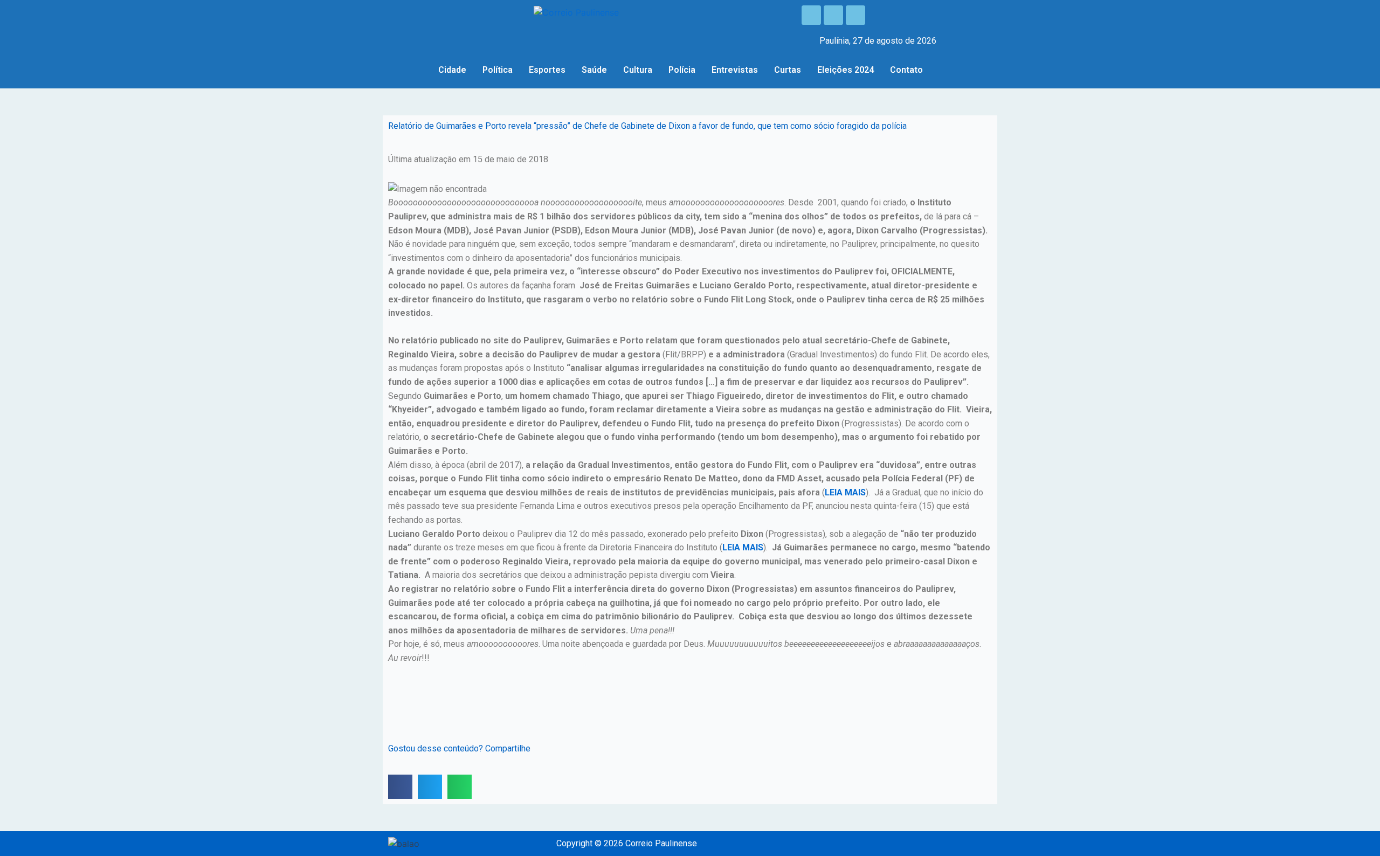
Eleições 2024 (845, 70)
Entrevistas (735, 70)
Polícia (681, 70)
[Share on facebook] (400, 787)
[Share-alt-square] (855, 15)
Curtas (787, 70)
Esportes (547, 70)
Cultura (637, 70)
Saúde (594, 70)
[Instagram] (833, 15)
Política (497, 70)
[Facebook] (811, 15)
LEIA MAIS (845, 492)
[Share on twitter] (430, 787)
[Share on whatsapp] (459, 787)
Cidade (452, 70)
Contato (906, 70)
